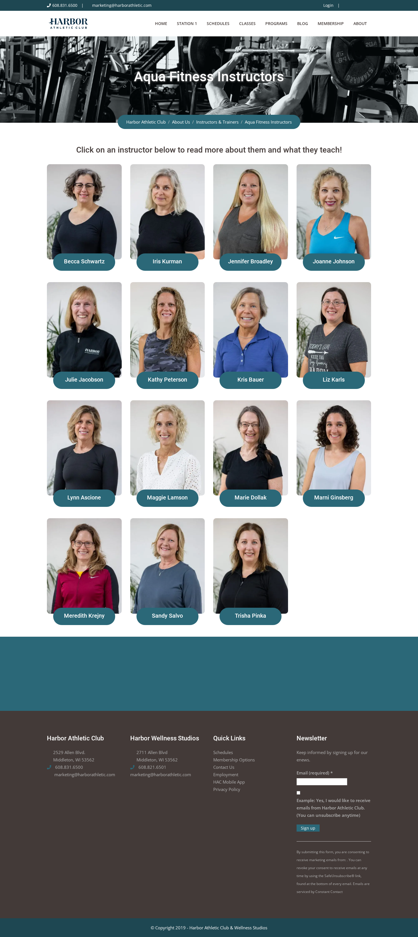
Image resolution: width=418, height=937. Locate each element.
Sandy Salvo (167, 615)
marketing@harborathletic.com (122, 5)
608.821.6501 (151, 767)
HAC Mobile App (229, 782)
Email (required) (315, 773)
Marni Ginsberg (333, 497)
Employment (225, 774)
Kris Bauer (250, 379)
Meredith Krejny (84, 615)
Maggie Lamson (167, 497)
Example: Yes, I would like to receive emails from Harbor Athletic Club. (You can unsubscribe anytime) (334, 808)
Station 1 (187, 23)
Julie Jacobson (84, 379)
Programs (276, 23)
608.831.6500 (64, 5)
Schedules (218, 23)
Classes (247, 23)
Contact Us (223, 767)
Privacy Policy (226, 789)
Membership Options (234, 760)
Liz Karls (334, 379)
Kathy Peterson (167, 379)
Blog (302, 23)
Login (328, 5)
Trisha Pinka (250, 615)
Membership (331, 23)
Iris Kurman (167, 261)
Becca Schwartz (84, 261)
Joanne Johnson (334, 261)
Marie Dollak (250, 497)
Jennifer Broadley (250, 261)
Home (161, 23)
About (360, 23)
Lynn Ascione (84, 497)
